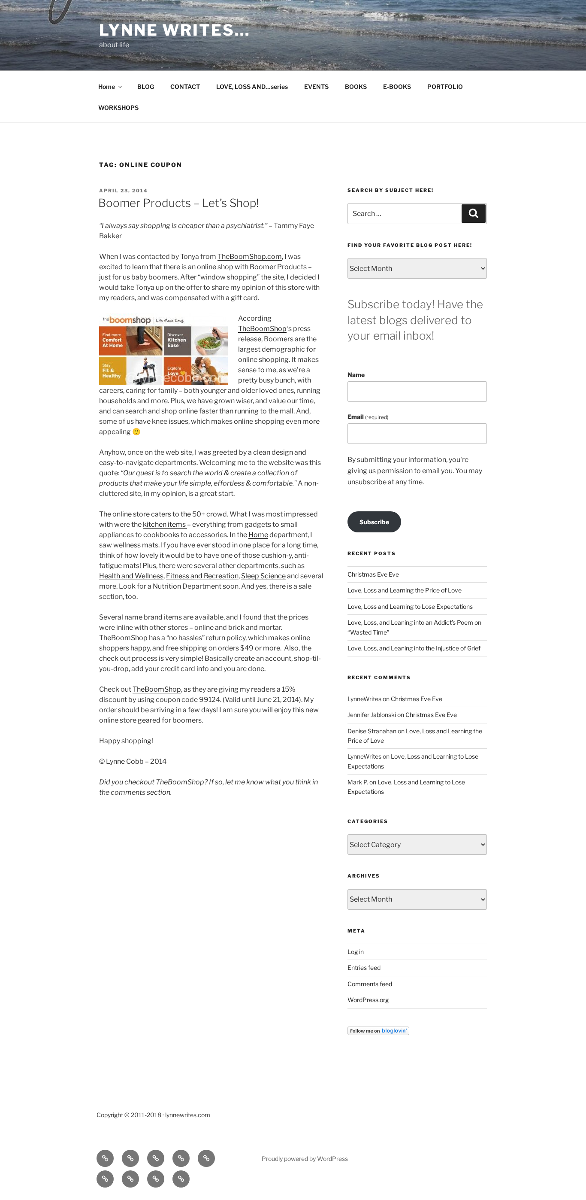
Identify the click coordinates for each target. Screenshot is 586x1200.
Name (356, 374)
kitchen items (165, 524)
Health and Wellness (131, 576)
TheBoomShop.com (249, 256)
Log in (355, 951)
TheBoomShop (262, 329)
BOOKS (356, 86)
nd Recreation (216, 576)
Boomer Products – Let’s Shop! (178, 203)
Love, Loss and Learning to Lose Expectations (410, 606)
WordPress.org (368, 999)
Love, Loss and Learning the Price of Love (404, 590)
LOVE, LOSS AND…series (252, 86)
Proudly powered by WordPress (305, 1158)
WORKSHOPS (118, 107)
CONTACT (185, 86)
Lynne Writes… (174, 30)
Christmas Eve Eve (373, 574)
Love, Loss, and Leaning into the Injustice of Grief (413, 648)
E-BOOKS (397, 86)
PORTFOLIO (445, 86)
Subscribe (374, 522)
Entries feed (364, 967)
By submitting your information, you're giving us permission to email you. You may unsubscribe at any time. (414, 471)
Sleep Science (263, 576)
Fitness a (180, 576)
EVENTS (316, 86)
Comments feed (369, 983)
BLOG (145, 86)
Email (367, 416)
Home (106, 86)
